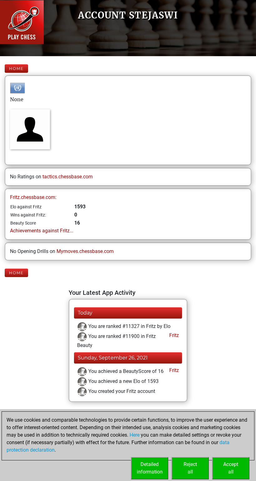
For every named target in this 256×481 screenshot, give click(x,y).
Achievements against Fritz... (41, 231)
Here (135, 435)
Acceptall (230, 468)
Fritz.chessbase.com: (33, 197)
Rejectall (190, 468)
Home (16, 68)
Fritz (173, 335)
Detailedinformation (150, 468)
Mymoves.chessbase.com (85, 251)
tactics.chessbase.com (67, 177)
